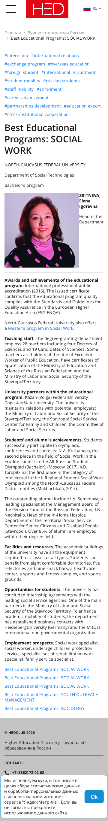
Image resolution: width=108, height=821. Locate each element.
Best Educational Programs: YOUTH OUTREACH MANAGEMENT (51, 697)
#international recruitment (68, 72)
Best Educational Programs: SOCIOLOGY (44, 708)
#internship (16, 55)
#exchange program (24, 64)
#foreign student (21, 72)
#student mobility (22, 80)
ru (95, 8)
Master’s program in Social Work (40, 328)
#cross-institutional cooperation (36, 114)
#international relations (55, 55)
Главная (12, 32)
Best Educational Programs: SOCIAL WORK (46, 669)
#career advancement (26, 97)
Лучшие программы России (56, 32)
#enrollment (49, 89)
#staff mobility (19, 89)
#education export (82, 106)
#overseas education (69, 64)
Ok (94, 796)
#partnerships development (32, 106)
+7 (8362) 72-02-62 (28, 772)
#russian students (61, 80)
